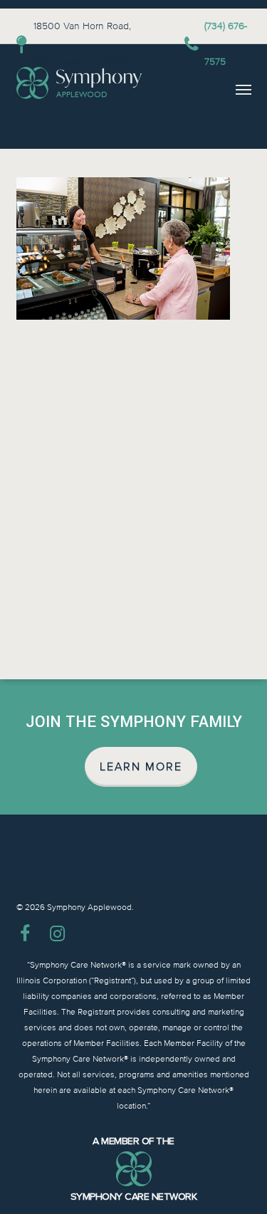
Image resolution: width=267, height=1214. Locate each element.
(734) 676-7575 (225, 44)
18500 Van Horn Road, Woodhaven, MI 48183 (82, 44)
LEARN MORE (141, 767)
